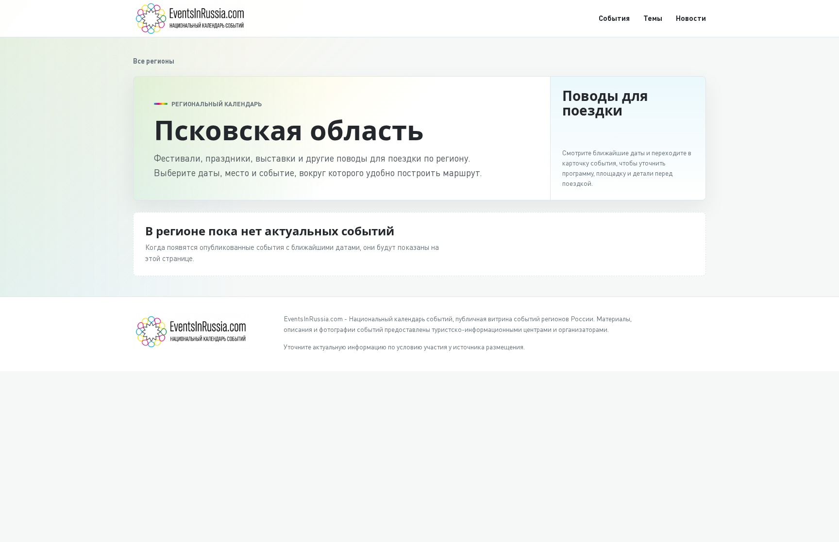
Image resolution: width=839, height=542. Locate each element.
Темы (652, 18)
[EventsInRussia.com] (196, 18)
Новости (691, 18)
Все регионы (153, 61)
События (614, 18)
